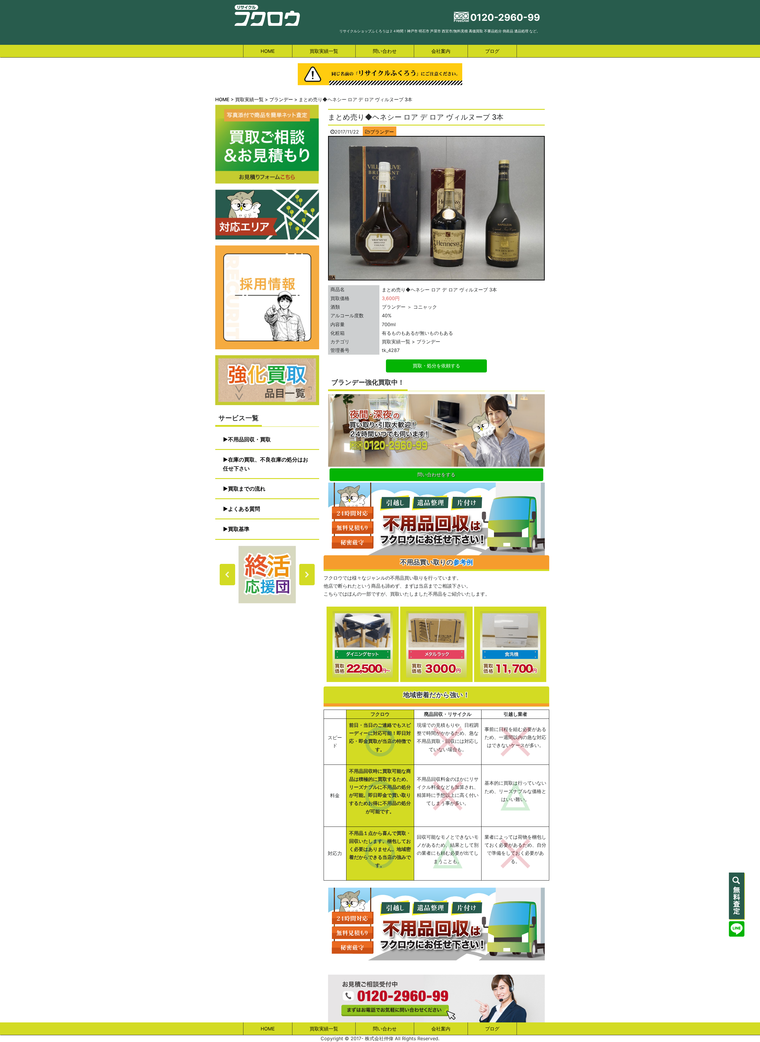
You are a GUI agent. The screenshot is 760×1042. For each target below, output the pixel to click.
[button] (267, 574)
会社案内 (440, 51)
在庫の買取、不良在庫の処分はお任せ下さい (265, 464)
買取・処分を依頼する (436, 366)
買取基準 (238, 529)
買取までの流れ (246, 489)
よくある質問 (244, 509)
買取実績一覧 (324, 51)
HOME (268, 51)
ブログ (492, 51)
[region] (267, 574)
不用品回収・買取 (249, 439)
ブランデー (382, 132)
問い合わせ (385, 51)
